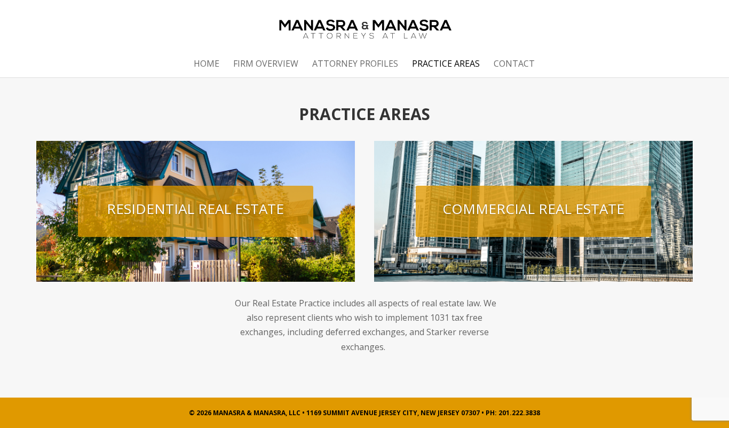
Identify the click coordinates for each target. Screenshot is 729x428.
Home (206, 64)
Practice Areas (446, 64)
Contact (514, 64)
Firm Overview (265, 64)
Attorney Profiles (355, 64)
